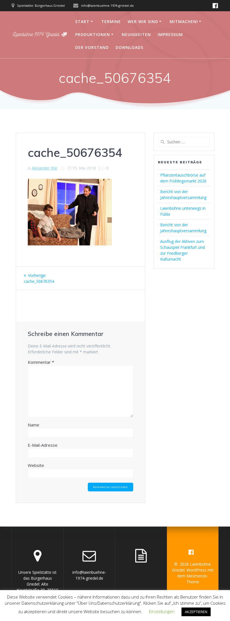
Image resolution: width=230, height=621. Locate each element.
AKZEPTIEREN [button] (196, 611)
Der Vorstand (92, 47)
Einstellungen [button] (161, 611)
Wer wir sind (143, 21)
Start (82, 21)
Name (33, 425)
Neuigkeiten (136, 34)
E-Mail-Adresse (43, 445)
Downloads (129, 47)
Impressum (170, 34)
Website (36, 465)
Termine (111, 21)
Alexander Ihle (44, 168)
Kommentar (41, 362)
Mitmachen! (184, 21)
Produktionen (92, 34)
